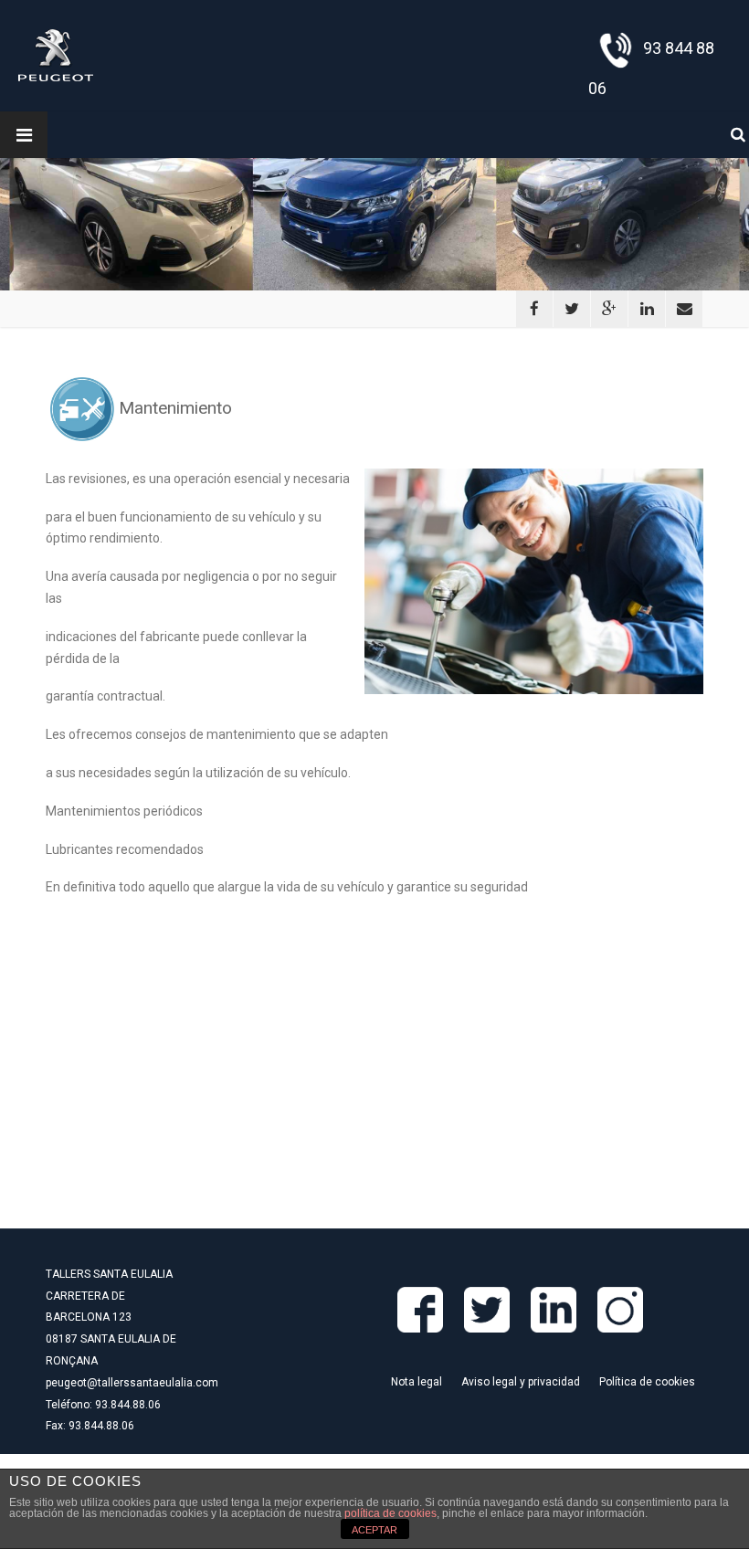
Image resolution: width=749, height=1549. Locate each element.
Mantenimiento (173, 407)
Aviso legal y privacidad (520, 1381)
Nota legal (416, 1381)
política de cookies (390, 1513)
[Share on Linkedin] (646, 308)
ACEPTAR (374, 1529)
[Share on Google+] (609, 308)
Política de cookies (647, 1381)
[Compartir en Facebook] (534, 308)
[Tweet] (572, 308)
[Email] (684, 308)
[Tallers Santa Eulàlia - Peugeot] (55, 54)
